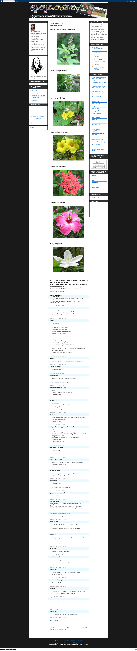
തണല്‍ (52, 400)
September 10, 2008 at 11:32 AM (58, 356)
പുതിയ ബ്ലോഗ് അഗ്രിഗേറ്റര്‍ (60, 382)
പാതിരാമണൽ (97, 68)
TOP (136, 649)
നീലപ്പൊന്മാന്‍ (95, 111)
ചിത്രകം (96, 47)
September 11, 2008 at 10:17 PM (58, 546)
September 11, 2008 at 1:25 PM (58, 511)
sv (50, 358)
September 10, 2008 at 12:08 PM (58, 373)
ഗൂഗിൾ (93, 177)
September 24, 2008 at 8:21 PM (58, 567)
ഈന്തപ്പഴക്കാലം (95, 144)
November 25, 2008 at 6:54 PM (58, 586)
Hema (51, 588)
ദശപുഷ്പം (94, 146)
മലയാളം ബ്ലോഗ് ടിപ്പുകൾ (38, 95)
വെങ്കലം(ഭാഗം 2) (96, 101)
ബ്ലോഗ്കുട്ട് (95, 190)
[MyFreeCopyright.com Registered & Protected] (68, 640)
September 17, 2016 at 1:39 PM (58, 617)
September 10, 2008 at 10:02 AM (58, 306)
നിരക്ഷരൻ (53, 534)
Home (68, 627)
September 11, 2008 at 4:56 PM (58, 532)
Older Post (85, 627)
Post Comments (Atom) (61, 629)
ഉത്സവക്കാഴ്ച (95, 98)
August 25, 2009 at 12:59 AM (57, 597)
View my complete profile (36, 53)
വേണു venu (53, 308)
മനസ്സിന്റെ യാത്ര (98, 59)
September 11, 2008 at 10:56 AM (58, 491)
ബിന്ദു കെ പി (40, 24)
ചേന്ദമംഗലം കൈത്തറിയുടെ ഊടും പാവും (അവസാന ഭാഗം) (99, 79)
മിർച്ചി (51, 414)
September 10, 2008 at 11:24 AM (58, 318)
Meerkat (94, 93)
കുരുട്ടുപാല (95, 119)
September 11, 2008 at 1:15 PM (58, 499)
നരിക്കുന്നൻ (53, 470)
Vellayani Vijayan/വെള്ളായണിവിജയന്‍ (60, 427)
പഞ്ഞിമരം (94, 127)
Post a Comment (54, 620)
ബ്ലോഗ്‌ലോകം (95, 187)
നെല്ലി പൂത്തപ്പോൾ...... (99, 48)
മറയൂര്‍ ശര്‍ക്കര (95, 106)
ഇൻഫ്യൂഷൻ (35, 100)
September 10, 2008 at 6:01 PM (58, 445)
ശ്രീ (51, 320)
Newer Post (52, 627)
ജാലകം (94, 175)
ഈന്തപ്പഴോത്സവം (96, 96)
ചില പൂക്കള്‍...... (96, 117)
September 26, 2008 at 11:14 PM (58, 577)
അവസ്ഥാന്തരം (95, 108)
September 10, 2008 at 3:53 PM (58, 425)
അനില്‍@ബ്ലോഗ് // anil (56, 387)
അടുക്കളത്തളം (97, 52)
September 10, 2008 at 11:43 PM (58, 468)
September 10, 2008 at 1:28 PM (58, 412)
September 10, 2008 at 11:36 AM (58, 364)
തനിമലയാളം (95, 182)
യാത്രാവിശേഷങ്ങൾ (99, 67)
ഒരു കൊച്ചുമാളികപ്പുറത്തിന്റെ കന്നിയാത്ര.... (99, 61)
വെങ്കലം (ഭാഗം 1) (96, 103)
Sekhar (51, 548)
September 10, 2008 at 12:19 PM (58, 385)
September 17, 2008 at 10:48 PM (58, 555)
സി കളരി (94, 185)
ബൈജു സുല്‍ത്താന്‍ (56, 366)
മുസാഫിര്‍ (52, 521)
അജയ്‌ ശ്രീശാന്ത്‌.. (55, 557)
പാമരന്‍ (52, 480)
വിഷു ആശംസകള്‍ (96, 124)
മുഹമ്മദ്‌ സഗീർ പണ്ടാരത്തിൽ (58, 493)
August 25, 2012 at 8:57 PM (57, 609)
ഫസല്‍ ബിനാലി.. (54, 447)
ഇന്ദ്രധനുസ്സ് (35, 92)
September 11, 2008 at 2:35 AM (58, 478)
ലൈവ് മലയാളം (35, 97)
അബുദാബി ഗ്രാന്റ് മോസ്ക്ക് (98, 142)
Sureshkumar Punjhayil (56, 580)
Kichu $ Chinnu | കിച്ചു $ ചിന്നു (58, 513)
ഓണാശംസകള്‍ (56, 25)
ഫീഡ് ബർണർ (101, 167)
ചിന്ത (93, 180)
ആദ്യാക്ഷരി (35, 90)
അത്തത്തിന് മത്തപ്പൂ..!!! (97, 139)
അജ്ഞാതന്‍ (53, 375)
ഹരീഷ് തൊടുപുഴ (55, 459)
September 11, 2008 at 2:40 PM (58, 519)
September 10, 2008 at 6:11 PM (58, 457)
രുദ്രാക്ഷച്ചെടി (95, 122)
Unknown (52, 569)
